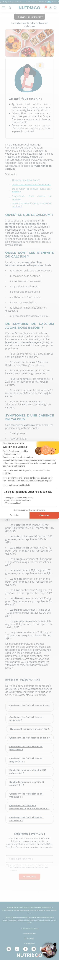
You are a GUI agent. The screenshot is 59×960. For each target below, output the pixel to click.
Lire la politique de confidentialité (16, 485)
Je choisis (14, 515)
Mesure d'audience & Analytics (18, 500)
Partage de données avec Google (19, 498)
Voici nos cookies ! (13, 503)
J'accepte (44, 515)
